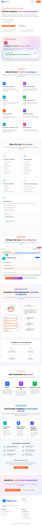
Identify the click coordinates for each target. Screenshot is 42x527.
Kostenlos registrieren (12, 490)
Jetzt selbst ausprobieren (13, 278)
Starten (38, 1)
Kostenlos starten (8, 25)
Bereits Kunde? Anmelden (29, 490)
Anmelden (32, 1)
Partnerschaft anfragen (20, 467)
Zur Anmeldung (21, 25)
